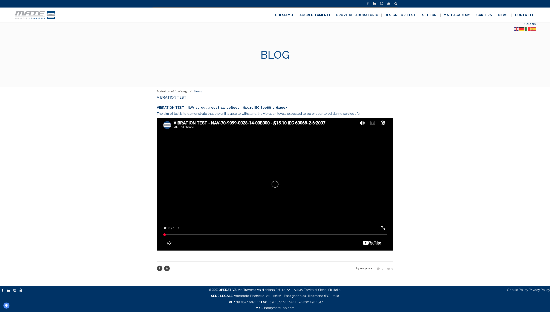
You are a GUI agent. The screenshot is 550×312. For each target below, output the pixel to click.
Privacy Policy (539, 290)
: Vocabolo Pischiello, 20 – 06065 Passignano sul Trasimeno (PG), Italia (275, 296)
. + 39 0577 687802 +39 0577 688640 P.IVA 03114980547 (275, 302)
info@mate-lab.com (275, 308)
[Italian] (527, 29)
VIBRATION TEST (171, 97)
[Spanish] (533, 29)
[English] (516, 29)
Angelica (366, 268)
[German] (522, 29)
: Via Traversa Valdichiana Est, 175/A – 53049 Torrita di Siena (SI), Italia (275, 290)
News (198, 91)
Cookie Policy (517, 290)
